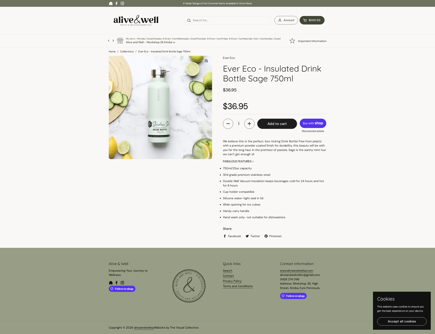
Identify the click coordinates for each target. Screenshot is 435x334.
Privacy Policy (232, 281)
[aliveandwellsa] (136, 20)
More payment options (313, 131)
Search (227, 270)
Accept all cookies (402, 321)
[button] (312, 20)
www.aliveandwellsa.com (296, 270)
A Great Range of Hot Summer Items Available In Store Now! (217, 3)
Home (112, 51)
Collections (127, 51)
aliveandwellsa (144, 327)
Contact (228, 276)
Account (289, 20)
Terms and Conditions (238, 286)
